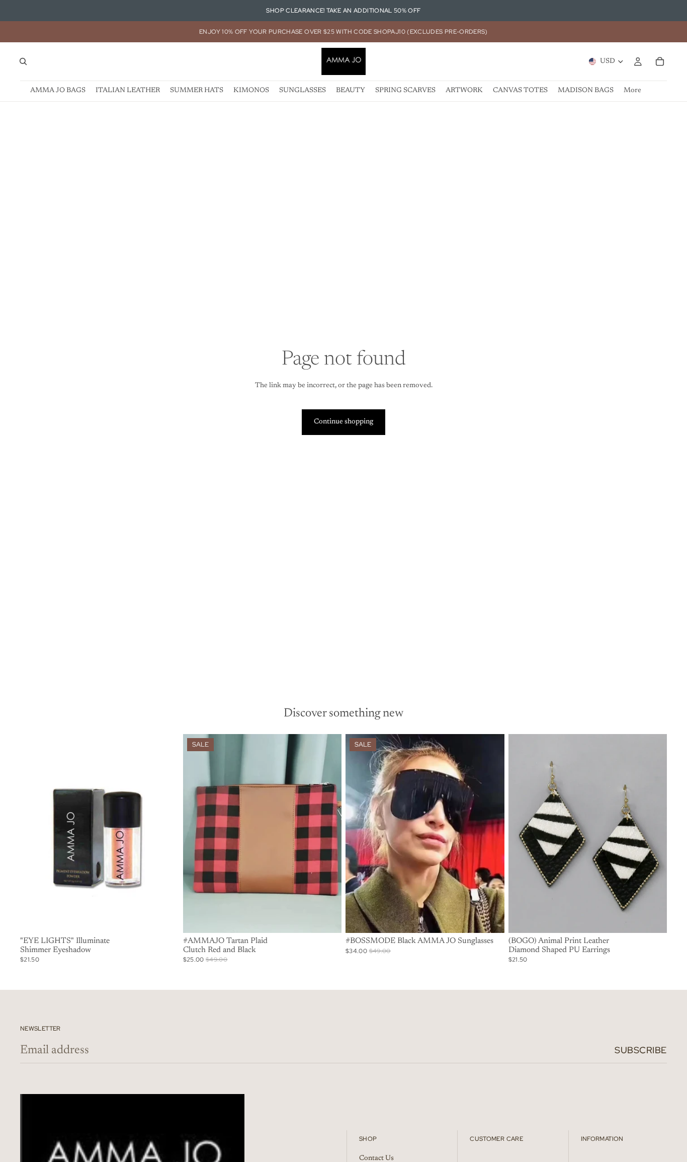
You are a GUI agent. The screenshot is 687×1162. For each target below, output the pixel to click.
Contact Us (376, 1158)
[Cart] (660, 61)
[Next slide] (164, 834)
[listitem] (632, 91)
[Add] (326, 917)
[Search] (23, 61)
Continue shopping (343, 421)
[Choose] (163, 917)
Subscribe (641, 1050)
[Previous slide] (35, 834)
